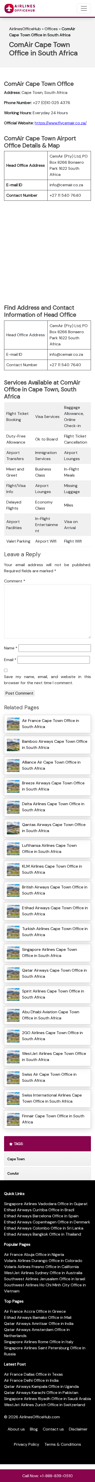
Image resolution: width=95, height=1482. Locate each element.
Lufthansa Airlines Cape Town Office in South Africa (49, 848)
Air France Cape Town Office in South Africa (50, 723)
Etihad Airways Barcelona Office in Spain (41, 1216)
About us (16, 1429)
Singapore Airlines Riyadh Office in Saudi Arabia (47, 1398)
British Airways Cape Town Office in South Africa (54, 890)
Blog (34, 1429)
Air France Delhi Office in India (31, 1380)
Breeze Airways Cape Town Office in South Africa (53, 786)
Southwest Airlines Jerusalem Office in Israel (44, 1279)
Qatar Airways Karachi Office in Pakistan (41, 1392)
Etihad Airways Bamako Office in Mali (37, 1317)
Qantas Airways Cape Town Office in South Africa (54, 827)
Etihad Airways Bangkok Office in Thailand (42, 1234)
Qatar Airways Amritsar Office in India (38, 1323)
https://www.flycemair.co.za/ (61, 123)
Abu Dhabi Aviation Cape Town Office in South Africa (50, 1015)
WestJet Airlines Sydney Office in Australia (43, 1272)
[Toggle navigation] (84, 8)
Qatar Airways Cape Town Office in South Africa (54, 973)
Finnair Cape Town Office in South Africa (53, 1119)
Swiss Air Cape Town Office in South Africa (49, 1077)
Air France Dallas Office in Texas (33, 1374)
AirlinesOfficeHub (25, 28)
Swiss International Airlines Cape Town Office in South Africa (52, 1098)
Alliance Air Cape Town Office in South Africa (51, 765)
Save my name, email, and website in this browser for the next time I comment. (47, 679)
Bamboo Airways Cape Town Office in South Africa (54, 744)
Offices (51, 28)
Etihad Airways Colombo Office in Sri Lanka (43, 1228)
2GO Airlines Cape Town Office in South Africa (52, 1035)
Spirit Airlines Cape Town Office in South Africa (53, 994)
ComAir (13, 1173)
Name (10, 648)
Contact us (53, 1429)
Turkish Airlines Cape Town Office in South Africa (55, 931)
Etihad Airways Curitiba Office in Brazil (39, 1209)
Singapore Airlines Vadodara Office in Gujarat (46, 1203)
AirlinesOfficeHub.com (39, 1417)
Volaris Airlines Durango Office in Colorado (43, 1260)
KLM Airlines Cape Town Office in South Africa (52, 869)
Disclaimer (78, 1429)
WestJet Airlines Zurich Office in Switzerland (44, 1404)
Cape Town (16, 1159)
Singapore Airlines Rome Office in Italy (38, 1341)
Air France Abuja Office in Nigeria (34, 1254)
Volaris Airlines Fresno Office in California (41, 1266)
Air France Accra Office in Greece (35, 1311)
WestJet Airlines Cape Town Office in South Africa (54, 1056)
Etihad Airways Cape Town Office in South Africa (55, 911)
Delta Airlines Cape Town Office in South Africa (53, 807)
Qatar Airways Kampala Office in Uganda (41, 1386)
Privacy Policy (26, 1444)
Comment (14, 581)
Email (10, 659)
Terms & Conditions (62, 1444)
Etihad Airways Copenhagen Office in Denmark (47, 1222)
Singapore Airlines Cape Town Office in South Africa (49, 952)
